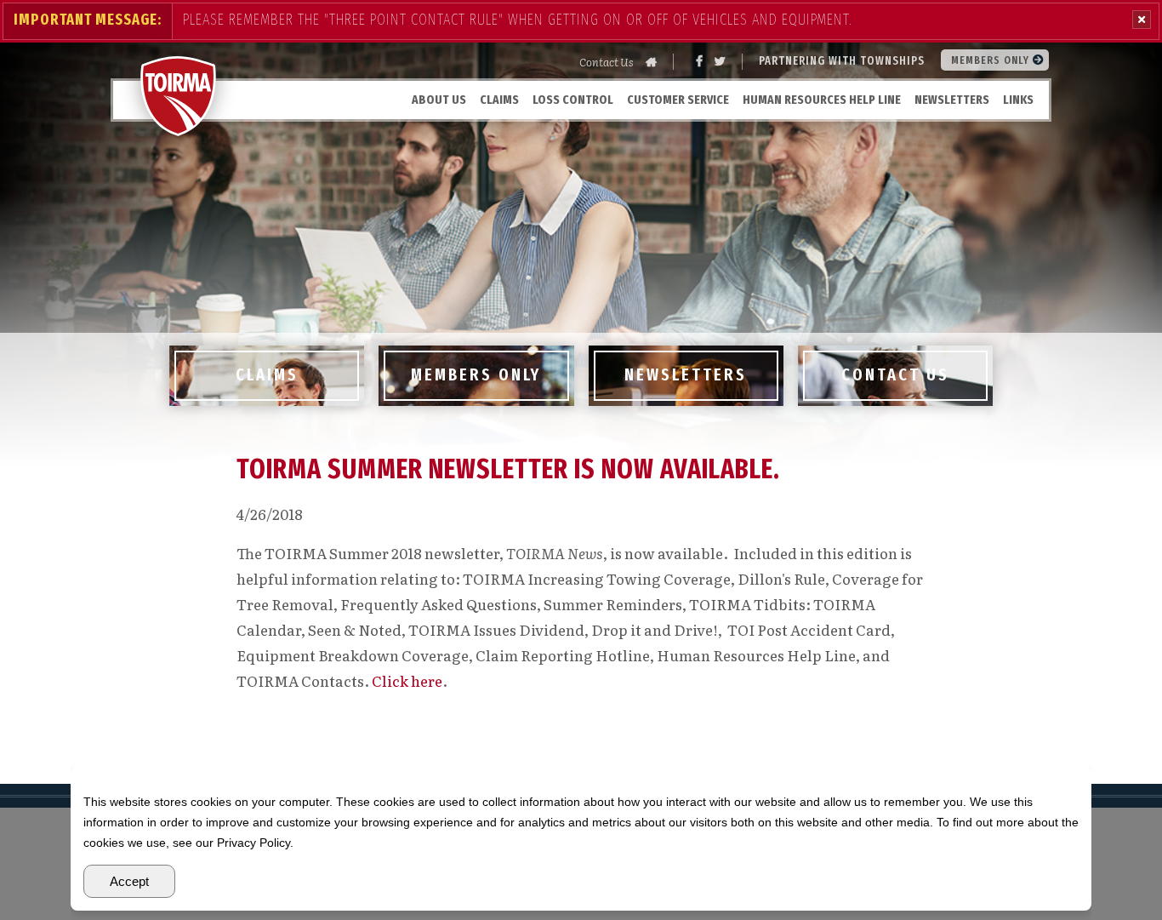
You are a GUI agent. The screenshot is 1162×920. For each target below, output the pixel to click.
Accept (129, 881)
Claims (499, 99)
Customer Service (678, 99)
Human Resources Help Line (822, 99)
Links (1018, 99)
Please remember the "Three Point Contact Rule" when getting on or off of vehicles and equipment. (517, 19)
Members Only (992, 60)
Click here (407, 680)
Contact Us (606, 62)
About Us (439, 99)
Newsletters (951, 99)
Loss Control (573, 99)
